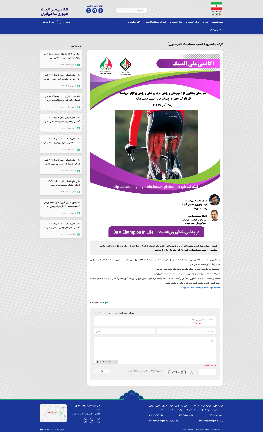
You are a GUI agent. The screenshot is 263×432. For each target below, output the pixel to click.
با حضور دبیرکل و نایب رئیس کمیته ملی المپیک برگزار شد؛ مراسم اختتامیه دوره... (62, 98)
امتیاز (211, 319)
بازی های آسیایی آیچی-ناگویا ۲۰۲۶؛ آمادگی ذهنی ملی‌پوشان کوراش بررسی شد (61, 225)
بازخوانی (191, 371)
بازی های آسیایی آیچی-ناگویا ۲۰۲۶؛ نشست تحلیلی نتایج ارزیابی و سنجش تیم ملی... (61, 142)
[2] (194, 319)
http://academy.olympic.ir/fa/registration (200, 287)
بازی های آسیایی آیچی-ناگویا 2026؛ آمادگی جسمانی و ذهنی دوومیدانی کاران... (61, 119)
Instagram (86, 420)
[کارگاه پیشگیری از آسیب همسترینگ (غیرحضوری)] (155, 145)
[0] (95, 313)
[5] (202, 319)
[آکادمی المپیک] (54, 13)
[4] (200, 319)
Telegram (92, 420)
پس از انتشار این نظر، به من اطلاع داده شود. (143, 371)
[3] (197, 319)
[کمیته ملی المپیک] (216, 9)
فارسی (67, 22)
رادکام (51, 429)
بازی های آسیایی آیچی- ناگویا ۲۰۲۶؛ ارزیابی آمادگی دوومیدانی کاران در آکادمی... (64, 185)
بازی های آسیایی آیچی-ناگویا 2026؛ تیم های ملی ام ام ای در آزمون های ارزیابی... (62, 77)
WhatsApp (98, 420)
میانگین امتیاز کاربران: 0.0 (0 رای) (121, 313)
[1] (191, 319)
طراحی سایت (59, 429)
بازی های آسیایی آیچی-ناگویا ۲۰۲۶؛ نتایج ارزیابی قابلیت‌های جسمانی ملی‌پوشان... (62, 162)
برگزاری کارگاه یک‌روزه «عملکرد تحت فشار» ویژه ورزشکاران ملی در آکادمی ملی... (61, 55)
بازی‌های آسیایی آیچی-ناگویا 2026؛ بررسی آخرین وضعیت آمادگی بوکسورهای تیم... (61, 204)
